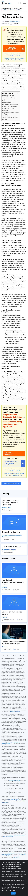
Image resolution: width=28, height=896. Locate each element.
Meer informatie (12, 890)
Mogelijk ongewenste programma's (12, 535)
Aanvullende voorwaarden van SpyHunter (11, 866)
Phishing (4, 507)
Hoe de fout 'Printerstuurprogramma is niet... (13, 582)
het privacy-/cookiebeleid (12, 742)
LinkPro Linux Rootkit (11, 547)
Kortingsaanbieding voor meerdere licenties (11, 463)
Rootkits (4, 549)
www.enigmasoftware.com (14, 780)
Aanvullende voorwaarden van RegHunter (11, 868)
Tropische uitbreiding (11, 532)
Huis (2, 862)
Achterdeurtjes (11, 549)
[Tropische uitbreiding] (14, 522)
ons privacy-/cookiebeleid (16, 853)
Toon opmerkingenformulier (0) (11, 483)
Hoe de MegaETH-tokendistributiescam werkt (10, 103)
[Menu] (25, 2)
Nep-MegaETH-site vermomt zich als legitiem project (9, 98)
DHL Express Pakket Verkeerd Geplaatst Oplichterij (10, 502)
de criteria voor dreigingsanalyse (13, 855)
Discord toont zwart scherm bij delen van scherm (13, 643)
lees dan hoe (4, 744)
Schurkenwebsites (18, 8)
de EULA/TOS (12, 835)
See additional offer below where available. (14, 58)
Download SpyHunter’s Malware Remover (12, 48)
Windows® (12, 55)
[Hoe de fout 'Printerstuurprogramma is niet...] (14, 570)
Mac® (18, 55)
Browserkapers (6, 537)
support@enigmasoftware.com (13, 799)
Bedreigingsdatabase (6, 8)
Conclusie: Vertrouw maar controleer (10, 118)
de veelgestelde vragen (15, 711)
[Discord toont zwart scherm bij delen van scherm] (14, 632)
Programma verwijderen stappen (13, 862)
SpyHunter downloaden (8, 453)
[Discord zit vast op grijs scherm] (14, 602)
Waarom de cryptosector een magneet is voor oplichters (9, 108)
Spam (9, 507)
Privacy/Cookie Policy (16, 59)
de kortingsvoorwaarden (8, 836)
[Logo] (6, 3)
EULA (7, 59)
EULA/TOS (8, 853)
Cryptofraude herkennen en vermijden (10, 114)
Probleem (4, 587)
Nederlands (21, 2)
